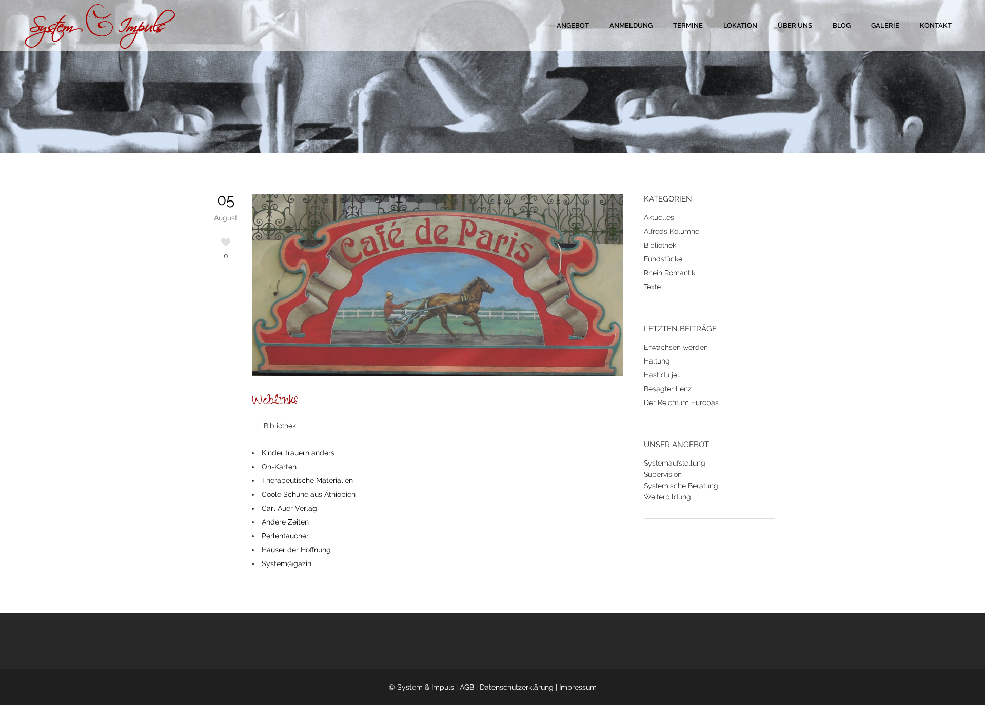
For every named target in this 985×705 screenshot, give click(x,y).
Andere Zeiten (286, 522)
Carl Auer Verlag (290, 508)
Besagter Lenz (668, 389)
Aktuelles (659, 217)
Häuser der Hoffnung (297, 550)
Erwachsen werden (676, 347)
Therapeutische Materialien (308, 480)
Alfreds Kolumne (671, 231)
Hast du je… (662, 375)
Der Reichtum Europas (681, 402)
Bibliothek (280, 425)
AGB (467, 687)
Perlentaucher (286, 536)
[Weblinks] (438, 286)
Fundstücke (663, 259)
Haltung (657, 361)
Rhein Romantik (669, 273)
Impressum (578, 687)
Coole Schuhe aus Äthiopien (310, 494)
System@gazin (287, 563)
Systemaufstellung (674, 463)
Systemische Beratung (681, 485)
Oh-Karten (280, 466)
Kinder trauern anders (298, 453)
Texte (652, 287)
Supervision (663, 474)
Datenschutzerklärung (517, 687)
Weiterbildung (667, 497)
